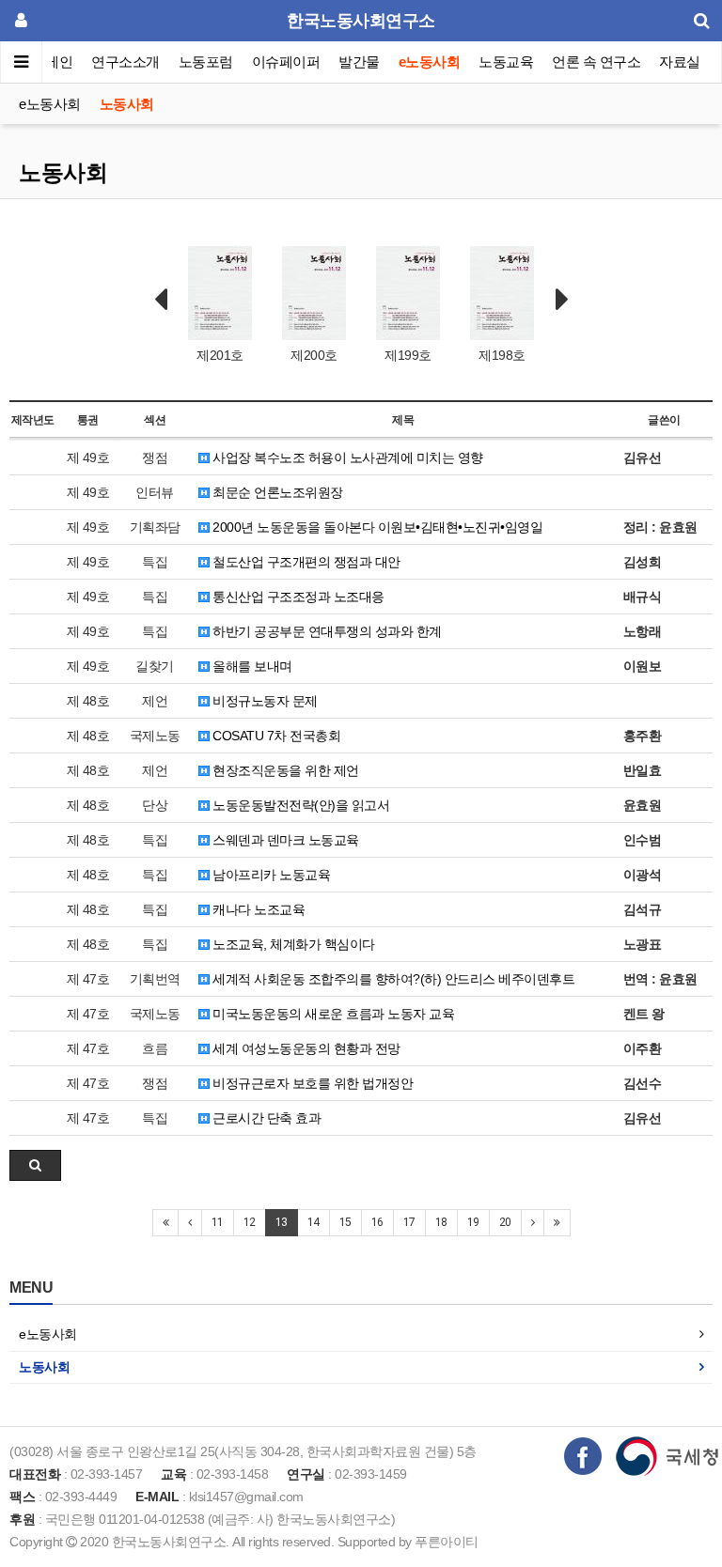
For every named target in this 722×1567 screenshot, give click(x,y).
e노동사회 (430, 62)
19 (473, 1222)
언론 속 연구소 (596, 62)
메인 (58, 62)
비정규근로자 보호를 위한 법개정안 (312, 1083)
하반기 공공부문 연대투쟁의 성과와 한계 (326, 631)
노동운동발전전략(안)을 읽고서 (300, 805)
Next (562, 299)
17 (409, 1222)
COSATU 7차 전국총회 (275, 735)
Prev (160, 299)
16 (377, 1222)
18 (441, 1222)
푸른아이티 (447, 1541)
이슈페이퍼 (286, 62)
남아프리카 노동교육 (270, 874)
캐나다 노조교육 (258, 909)
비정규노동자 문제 (264, 700)
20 (505, 1222)
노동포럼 (206, 62)
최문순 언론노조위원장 (276, 492)
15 (345, 1222)
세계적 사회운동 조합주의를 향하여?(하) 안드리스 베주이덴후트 (392, 978)
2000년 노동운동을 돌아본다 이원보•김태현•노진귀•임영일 (376, 527)
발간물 (359, 62)
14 (313, 1222)
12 (249, 1222)
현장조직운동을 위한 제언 (284, 770)
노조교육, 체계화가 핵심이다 (292, 944)
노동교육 (506, 62)
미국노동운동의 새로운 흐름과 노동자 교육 (332, 1013)
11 (218, 1222)
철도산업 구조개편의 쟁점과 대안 (305, 561)
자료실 (679, 62)
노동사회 (127, 104)
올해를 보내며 (251, 666)
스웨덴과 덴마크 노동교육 (284, 839)
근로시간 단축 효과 (266, 1117)
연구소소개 (125, 62)
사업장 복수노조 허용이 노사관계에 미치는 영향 (346, 457)
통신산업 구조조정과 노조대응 (297, 596)
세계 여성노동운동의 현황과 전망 (305, 1048)
